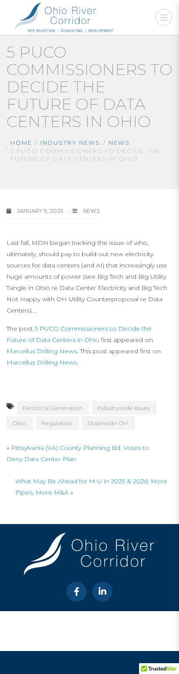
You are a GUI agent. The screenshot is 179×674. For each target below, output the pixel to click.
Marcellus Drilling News (42, 351)
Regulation (56, 423)
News (119, 142)
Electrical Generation (52, 407)
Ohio (19, 423)
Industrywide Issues (123, 407)
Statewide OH (107, 423)
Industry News (70, 142)
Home (21, 142)
